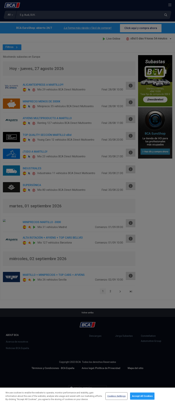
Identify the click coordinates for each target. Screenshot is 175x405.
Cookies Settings (116, 396)
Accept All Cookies (142, 396)
